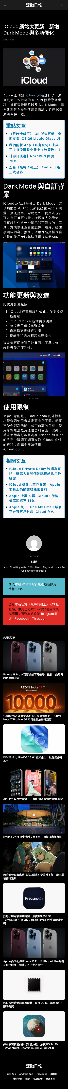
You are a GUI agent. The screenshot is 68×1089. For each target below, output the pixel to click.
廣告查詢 (17, 1078)
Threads (38, 618)
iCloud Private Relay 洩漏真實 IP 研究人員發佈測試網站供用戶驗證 (35, 473)
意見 (27, 1078)
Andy (34, 562)
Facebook (22, 618)
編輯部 (54, 1073)
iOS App (11, 1073)
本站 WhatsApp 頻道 (29, 584)
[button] (5, 5)
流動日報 (34, 4)
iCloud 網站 (34, 95)
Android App (26, 1073)
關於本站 (50, 1078)
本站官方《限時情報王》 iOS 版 (37, 604)
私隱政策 (38, 1078)
